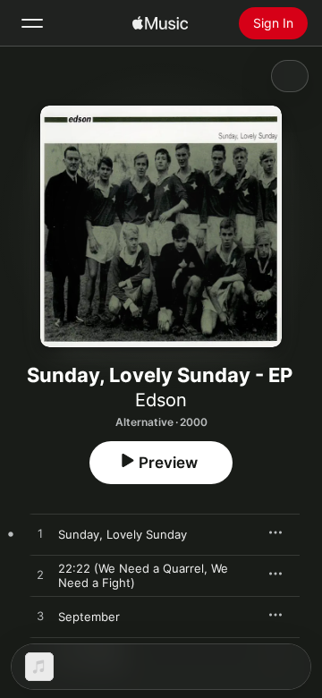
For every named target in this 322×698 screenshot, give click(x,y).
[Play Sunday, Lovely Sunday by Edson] (40, 534)
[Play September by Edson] (40, 617)
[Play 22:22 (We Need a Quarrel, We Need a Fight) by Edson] (40, 575)
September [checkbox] (89, 616)
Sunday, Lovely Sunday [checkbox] (122, 534)
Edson (161, 400)
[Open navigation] (32, 23)
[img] (160, 23)
